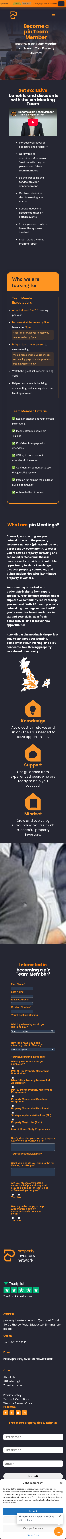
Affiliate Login (12, 1381)
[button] (61, 1483)
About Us (9, 1377)
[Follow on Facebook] (5, 1412)
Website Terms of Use (17, 1403)
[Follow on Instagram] (24, 1412)
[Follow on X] (12, 1412)
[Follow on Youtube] (18, 1412)
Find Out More (61, 3)
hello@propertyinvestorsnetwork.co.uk (28, 1359)
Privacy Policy (12, 1395)
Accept (33, 1511)
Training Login (12, 1385)
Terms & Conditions (16, 1399)
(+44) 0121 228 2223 (14, 1342)
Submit (33, 1476)
